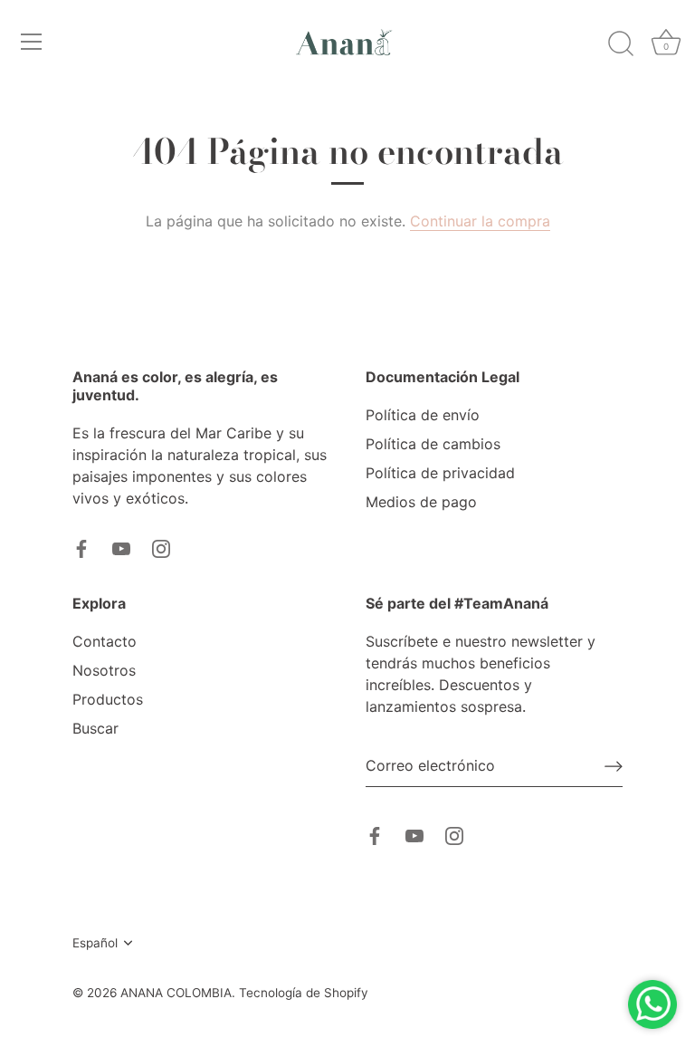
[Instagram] (161, 547)
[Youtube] (121, 547)
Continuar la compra (480, 221)
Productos (107, 699)
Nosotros (104, 670)
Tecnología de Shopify (303, 992)
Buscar (95, 728)
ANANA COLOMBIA (176, 992)
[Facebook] (81, 547)
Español (95, 943)
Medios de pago (421, 502)
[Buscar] (621, 44)
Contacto (104, 641)
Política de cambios (433, 444)
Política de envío (423, 415)
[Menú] (32, 42)
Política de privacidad (440, 473)
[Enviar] (614, 766)
